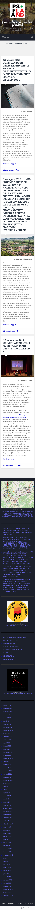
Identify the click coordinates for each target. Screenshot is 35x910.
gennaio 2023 (7, 752)
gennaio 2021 (7, 811)
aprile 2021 (6, 802)
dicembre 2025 (8, 709)
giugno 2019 (7, 867)
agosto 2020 (7, 827)
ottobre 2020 (7, 821)
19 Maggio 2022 (10, 331)
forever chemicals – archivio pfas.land (17, 23)
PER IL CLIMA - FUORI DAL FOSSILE (17, 626)
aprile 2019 (6, 874)
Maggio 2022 (7, 768)
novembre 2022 (8, 758)
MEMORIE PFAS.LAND (10, 640)
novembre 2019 (8, 855)
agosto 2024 (7, 715)
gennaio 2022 (7, 774)
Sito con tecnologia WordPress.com (17, 904)
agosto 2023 (7, 740)
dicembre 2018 (8, 886)
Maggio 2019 (7, 871)
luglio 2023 (6, 743)
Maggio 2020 (7, 836)
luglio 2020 (6, 830)
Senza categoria (8, 659)
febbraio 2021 (7, 808)
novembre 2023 (8, 730)
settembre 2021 (8, 786)
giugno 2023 (7, 746)
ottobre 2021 (7, 783)
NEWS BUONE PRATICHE (11, 647)
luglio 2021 (6, 793)
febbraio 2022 (7, 771)
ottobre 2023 (7, 733)
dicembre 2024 (8, 712)
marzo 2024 (7, 724)
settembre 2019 (8, 861)
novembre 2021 (8, 780)
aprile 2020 (6, 839)
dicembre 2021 (8, 777)
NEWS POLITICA (8, 656)
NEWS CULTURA (8, 653)
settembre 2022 (8, 761)
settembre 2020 (8, 824)
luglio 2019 (6, 864)
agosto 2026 (7, 705)
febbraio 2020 (7, 846)
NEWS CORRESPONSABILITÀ (12, 650)
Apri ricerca (31, 37)
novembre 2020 (8, 818)
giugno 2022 (7, 765)
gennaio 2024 (7, 727)
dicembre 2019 (8, 852)
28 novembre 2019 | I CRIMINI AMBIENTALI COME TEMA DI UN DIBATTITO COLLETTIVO (17, 346)
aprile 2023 (6, 749)
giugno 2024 (7, 718)
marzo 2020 (7, 843)
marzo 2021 (7, 805)
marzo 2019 (7, 877)
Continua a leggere (9, 164)
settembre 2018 (8, 895)
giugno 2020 (7, 833)
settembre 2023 (8, 737)
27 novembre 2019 (10, 465)
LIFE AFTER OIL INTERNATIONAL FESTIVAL (17, 694)
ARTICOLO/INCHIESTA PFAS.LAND (14, 637)
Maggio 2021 (7, 799)
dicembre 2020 (8, 814)
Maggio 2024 (7, 721)
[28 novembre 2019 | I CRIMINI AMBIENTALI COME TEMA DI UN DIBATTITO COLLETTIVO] (17, 366)
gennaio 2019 (7, 883)
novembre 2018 (8, 889)
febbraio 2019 (7, 880)
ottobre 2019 (7, 858)
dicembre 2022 (8, 755)
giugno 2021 (7, 796)
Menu (6, 37)
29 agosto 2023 (9, 170)
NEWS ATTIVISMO (9, 643)
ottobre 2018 (7, 892)
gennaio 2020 (7, 849)
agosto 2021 (7, 790)
